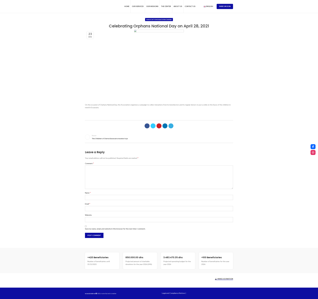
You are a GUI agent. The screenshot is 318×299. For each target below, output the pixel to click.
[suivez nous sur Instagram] (313, 152)
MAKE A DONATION (225, 279)
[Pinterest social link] (159, 125)
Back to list (159, 137)
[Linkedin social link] (164, 125)
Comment (89, 163)
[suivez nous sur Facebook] (313, 146)
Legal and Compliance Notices (173, 293)
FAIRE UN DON (225, 6)
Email (87, 204)
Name (88, 192)
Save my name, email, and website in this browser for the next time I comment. (115, 229)
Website (88, 215)
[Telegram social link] (170, 125)
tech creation (112, 293)
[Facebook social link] (147, 125)
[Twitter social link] (153, 125)
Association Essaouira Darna (159, 19)
